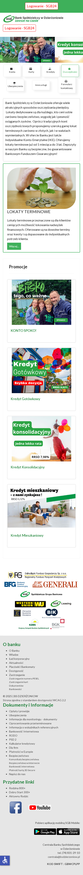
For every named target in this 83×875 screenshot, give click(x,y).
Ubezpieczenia (15, 86)
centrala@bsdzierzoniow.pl (64, 856)
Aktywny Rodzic (18, 796)
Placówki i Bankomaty (22, 666)
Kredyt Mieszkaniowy (27, 535)
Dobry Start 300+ (19, 792)
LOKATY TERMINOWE (29, 211)
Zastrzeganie (17, 675)
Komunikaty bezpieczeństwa (24, 759)
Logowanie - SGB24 (41, 6)
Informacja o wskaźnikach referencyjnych (33, 727)
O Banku (14, 650)
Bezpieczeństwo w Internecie (24, 763)
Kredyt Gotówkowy (25, 399)
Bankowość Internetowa (24, 731)
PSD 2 (12, 739)
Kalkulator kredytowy (22, 743)
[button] (41, 50)
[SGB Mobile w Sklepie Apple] (68, 831)
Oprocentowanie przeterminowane (30, 723)
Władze (13, 654)
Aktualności (16, 662)
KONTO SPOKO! (23, 330)
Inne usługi (41, 85)
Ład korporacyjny (19, 658)
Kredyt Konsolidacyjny (28, 467)
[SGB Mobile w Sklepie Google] (45, 831)
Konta (12, 71)
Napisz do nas (17, 774)
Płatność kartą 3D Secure (22, 770)
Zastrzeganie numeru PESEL (24, 678)
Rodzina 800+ (17, 788)
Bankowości (15, 689)
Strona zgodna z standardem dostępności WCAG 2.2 (34, 700)
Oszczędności (70, 71)
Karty (31, 71)
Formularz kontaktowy (67, 86)
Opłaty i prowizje (19, 711)
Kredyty (51, 71)
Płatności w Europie (21, 751)
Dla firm (13, 747)
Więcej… (14, 246)
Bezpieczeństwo (19, 755)
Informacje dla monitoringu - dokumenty (33, 719)
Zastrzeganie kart (18, 682)
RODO (13, 735)
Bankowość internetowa (21, 766)
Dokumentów (16, 685)
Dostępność (16, 670)
